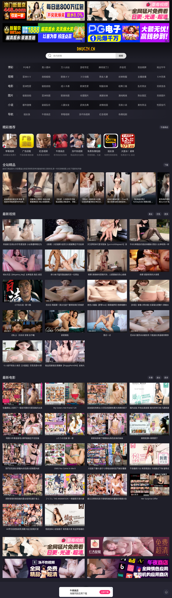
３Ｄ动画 (84, 76)
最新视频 (9, 214)
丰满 (151, 377)
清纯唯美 (123, 95)
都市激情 (27, 104)
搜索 (121, 55)
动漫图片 (84, 95)
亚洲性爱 (27, 86)
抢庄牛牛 (161, 67)
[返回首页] (166, 592)
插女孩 (27, 114)
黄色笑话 (142, 104)
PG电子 (27, 67)
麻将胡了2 (104, 67)
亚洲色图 (46, 95)
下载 (166, 165)
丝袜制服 (123, 76)
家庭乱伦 (46, 104)
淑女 (158, 377)
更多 (166, 214)
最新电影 (9, 377)
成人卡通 (65, 86)
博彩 (10, 67)
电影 (10, 86)
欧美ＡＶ (65, 76)
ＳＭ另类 (161, 76)
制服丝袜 (103, 86)
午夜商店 (46, 114)
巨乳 (158, 214)
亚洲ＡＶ (27, 76)
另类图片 (161, 95)
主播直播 (142, 76)
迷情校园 (103, 104)
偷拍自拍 (46, 86)
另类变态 (161, 86)
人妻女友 (65, 104)
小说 (10, 105)
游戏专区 (84, 67)
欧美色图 (65, 95)
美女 (151, 214)
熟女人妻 (103, 76)
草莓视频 (65, 114)
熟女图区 (142, 95)
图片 (10, 95)
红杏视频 (103, 114)
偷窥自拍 (27, 95)
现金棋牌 (142, 67)
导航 (10, 114)
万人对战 (65, 67)
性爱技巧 (161, 104)
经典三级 (123, 86)
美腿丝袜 (103, 95)
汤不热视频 (84, 114)
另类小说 (123, 104)
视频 (10, 76)
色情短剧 (123, 114)
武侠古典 (84, 104)
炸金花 (123, 67)
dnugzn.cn (86, 49)
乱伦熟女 (142, 86)
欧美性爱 (84, 86)
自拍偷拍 (46, 76)
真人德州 (46, 67)
